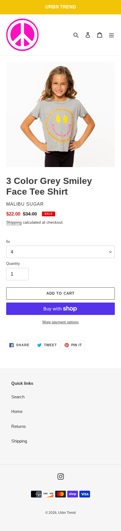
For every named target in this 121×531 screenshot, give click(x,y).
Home (17, 411)
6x (8, 241)
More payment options (60, 322)
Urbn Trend (67, 513)
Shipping (14, 222)
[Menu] (111, 35)
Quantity (13, 263)
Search (17, 396)
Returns (18, 426)
